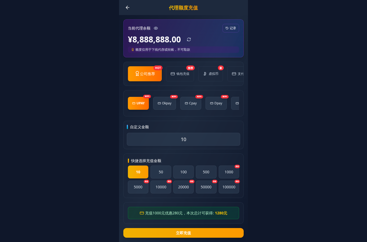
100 (183, 171)
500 (206, 171)
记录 (233, 28)
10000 (163, 185)
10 (138, 171)
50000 (208, 185)
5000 (141, 185)
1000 (232, 170)
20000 (185, 185)
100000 (230, 185)
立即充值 (183, 232)
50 (161, 171)
